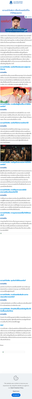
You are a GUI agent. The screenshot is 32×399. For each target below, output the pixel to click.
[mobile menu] (30, 2)
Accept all (16, 395)
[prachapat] (16, 2)
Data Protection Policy (17, 388)
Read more (16, 391)
